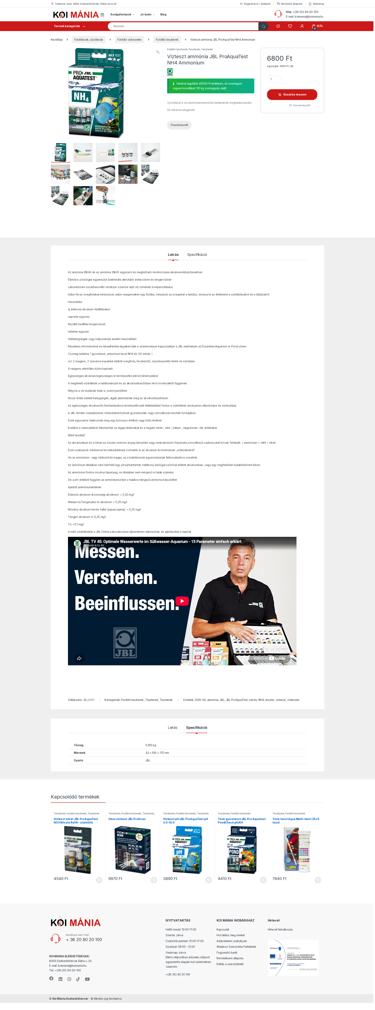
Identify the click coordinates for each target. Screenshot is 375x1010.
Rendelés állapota (292, 3)
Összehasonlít (179, 125)
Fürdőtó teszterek (167, 39)
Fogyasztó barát (227, 952)
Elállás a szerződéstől (230, 964)
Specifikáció (197, 255)
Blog (163, 14)
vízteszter (293, 699)
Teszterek (194, 49)
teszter (270, 699)
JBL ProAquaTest (237, 699)
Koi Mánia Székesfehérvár (70, 998)
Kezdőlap (57, 39)
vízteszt (281, 699)
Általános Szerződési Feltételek (236, 946)
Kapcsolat (223, 929)
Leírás (173, 255)
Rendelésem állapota (230, 958)
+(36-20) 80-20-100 (305, 11)
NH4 (261, 699)
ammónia (212, 699)
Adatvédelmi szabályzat (232, 941)
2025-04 (200, 699)
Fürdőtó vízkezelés (129, 39)
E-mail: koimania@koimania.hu (304, 16)
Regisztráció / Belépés (257, 3)
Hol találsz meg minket (231, 935)
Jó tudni (145, 14)
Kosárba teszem (294, 94)
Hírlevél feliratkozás (280, 929)
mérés (253, 699)
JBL (222, 699)
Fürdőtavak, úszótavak (88, 39)
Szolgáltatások (120, 14)
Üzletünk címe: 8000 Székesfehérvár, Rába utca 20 (85, 3)
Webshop (318, 3)
